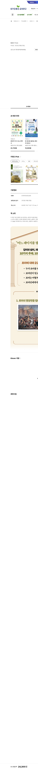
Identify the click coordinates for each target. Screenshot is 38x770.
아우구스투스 (15, 162)
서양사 (31, 21)
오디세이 (29, 15)
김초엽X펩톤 (20, 15)
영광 (29, 162)
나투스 (23, 162)
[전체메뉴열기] (12, 15)
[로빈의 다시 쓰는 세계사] (17, 134)
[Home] (11, 21)
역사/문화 (23, 21)
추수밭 (12, 45)
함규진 (12, 43)
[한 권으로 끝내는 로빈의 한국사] (31, 134)
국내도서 (16, 21)
